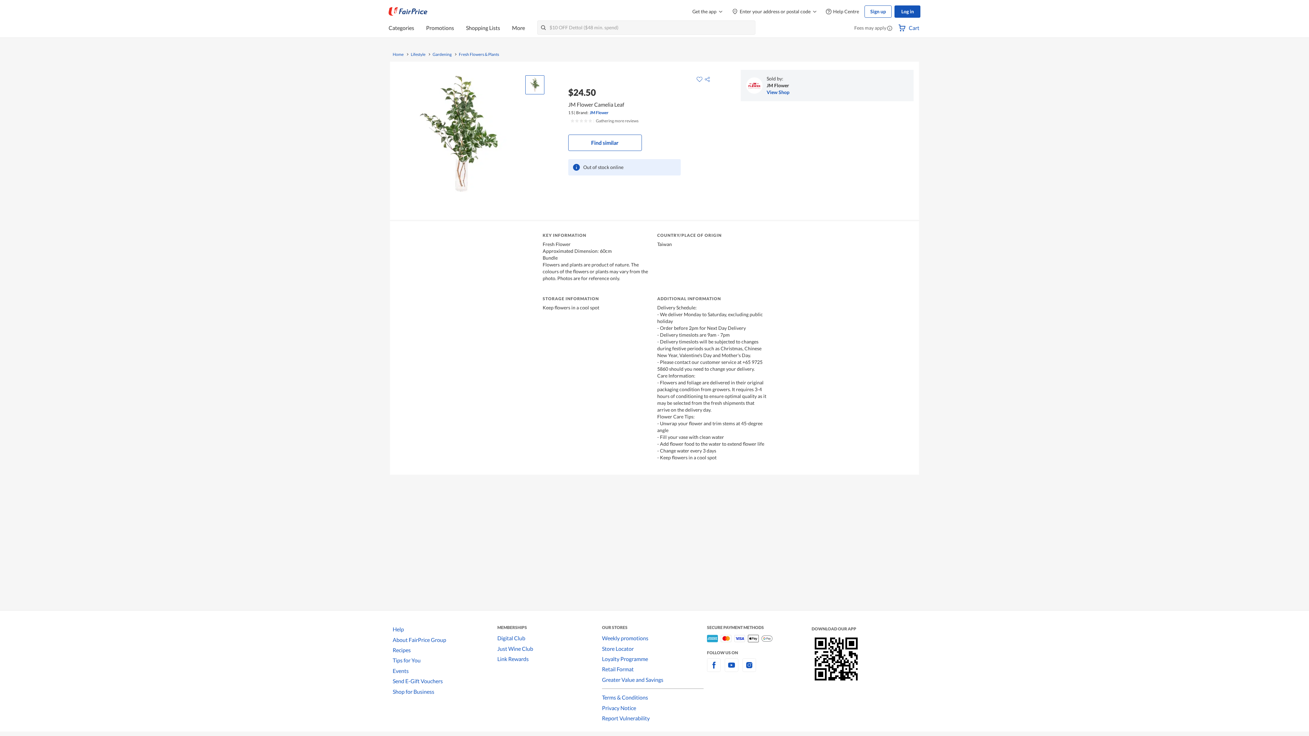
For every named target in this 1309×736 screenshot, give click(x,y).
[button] (889, 29)
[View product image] (535, 84)
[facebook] (714, 669)
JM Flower (599, 112)
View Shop (778, 92)
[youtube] (731, 669)
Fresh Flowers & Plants (479, 54)
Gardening (442, 54)
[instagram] (749, 669)
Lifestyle (418, 54)
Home (398, 54)
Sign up (878, 11)
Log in (907, 11)
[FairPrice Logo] (408, 11)
